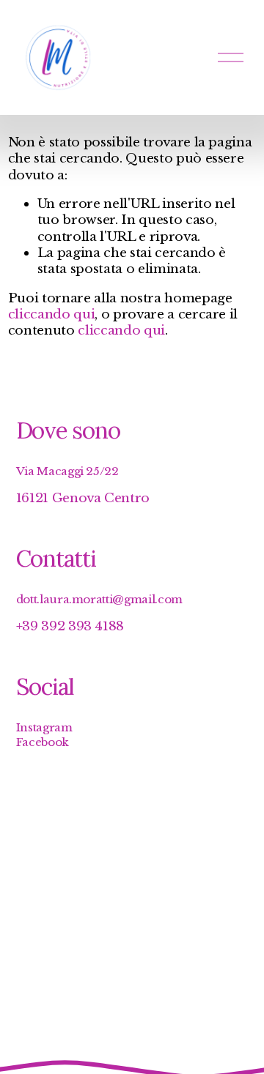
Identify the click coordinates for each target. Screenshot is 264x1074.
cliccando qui (51, 314)
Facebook (42, 742)
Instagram (44, 727)
